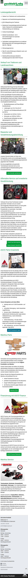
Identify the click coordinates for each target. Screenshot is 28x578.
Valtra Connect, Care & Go (14, 245)
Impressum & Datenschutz (7, 567)
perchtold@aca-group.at (6, 526)
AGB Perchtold (4, 569)
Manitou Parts (14, 390)
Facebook (4, 565)
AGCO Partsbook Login (14, 330)
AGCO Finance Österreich (14, 454)
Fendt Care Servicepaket (14, 242)
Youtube (4, 563)
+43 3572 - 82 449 (5, 523)
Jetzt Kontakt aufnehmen (14, 173)
